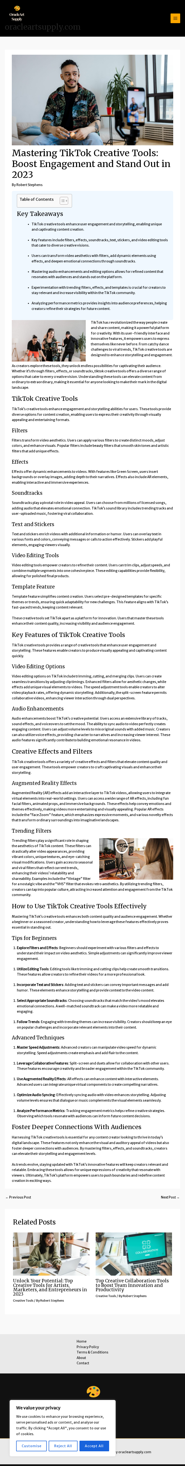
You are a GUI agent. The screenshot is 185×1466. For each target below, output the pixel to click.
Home (81, 1341)
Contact (83, 1363)
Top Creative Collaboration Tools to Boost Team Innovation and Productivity (132, 1285)
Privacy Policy (88, 1347)
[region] (63, 1428)
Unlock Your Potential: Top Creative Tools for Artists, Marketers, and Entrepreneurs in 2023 (50, 1287)
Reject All (63, 1446)
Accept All (94, 1446)
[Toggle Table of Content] (61, 201)
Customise (31, 1446)
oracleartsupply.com (43, 27)
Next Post (170, 1197)
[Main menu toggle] (175, 18)
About (81, 1358)
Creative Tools (23, 1300)
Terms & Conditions (92, 1352)
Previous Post (18, 1197)
